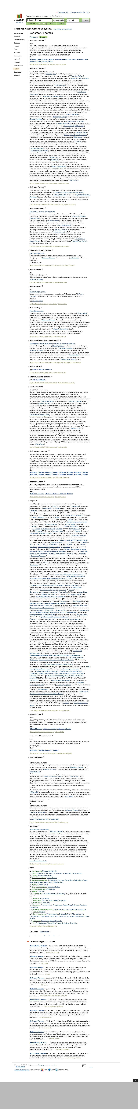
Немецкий (17, 62)
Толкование (34, 37)
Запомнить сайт (63, 12)
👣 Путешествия (20, 1066)
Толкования (31, 23)
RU (87, 12)
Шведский (17, 75)
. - (47, 204)
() (42, 211)
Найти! (85, 20)
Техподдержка (42, 1065)
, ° (38, 946)
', (35, 59)
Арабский (16, 46)
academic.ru (19, 22)
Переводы (41, 23)
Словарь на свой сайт (78, 12)
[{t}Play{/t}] (45, 40)
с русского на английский (63, 29)
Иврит (15, 49)
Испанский (17, 52)
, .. (51, 74)
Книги (51, 23)
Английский (17, 36)
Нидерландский (18, 65)
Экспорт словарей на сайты (21, 1069)
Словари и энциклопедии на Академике (44, 16)
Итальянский (17, 55)
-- (37, 301)
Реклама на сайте (51, 1065)
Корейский (17, 59)
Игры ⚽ (61, 23)
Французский (17, 72)
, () (37, 812)
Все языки (17, 43)
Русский (16, 68)
